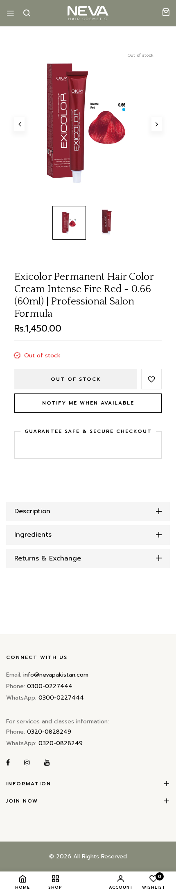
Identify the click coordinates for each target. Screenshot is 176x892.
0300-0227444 (49, 686)
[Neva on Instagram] (27, 762)
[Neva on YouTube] (47, 762)
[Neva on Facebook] (8, 762)
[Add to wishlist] (151, 379)
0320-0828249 (49, 731)
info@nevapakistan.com (55, 674)
